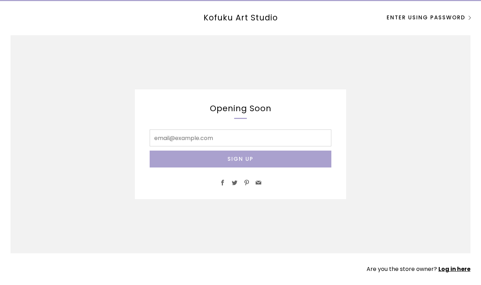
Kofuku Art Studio (241, 18)
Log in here (454, 269)
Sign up (240, 159)
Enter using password (426, 17)
